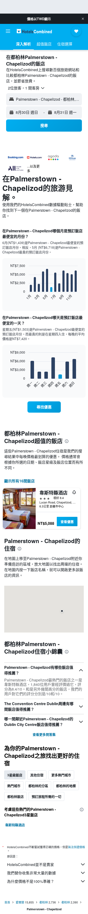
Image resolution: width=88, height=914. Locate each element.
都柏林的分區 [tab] (38, 785)
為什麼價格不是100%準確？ (30, 881)
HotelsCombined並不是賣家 (30, 864)
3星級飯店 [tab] (14, 775)
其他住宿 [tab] (36, 775)
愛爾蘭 (20, 902)
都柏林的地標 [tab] (66, 785)
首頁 (7, 902)
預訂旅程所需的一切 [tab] (46, 796)
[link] (44, 407)
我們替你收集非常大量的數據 (31, 873)
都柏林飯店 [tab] (15, 796)
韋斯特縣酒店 (15, 824)
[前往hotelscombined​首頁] (34, 31)
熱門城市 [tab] (13, 785)
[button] (83, 19)
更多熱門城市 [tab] (61, 775)
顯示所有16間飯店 (19, 481)
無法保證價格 (76, 847)
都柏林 (43, 902)
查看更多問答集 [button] (44, 734)
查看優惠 (67, 521)
